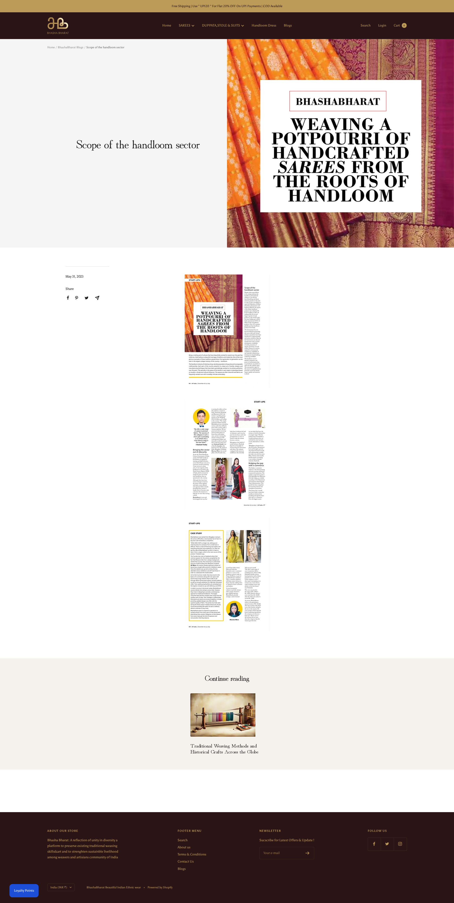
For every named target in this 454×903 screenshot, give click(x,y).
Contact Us (186, 861)
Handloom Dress (264, 25)
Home (166, 25)
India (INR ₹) (58, 887)
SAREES (184, 25)
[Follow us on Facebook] (374, 843)
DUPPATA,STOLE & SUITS (221, 25)
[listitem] (68, 298)
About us (184, 847)
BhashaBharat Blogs (70, 47)
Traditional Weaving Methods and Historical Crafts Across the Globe (224, 748)
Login (382, 25)
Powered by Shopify (160, 887)
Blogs (288, 25)
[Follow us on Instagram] (400, 843)
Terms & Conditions (192, 854)
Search (366, 25)
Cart (399, 25)
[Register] (308, 853)
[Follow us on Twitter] (387, 843)
